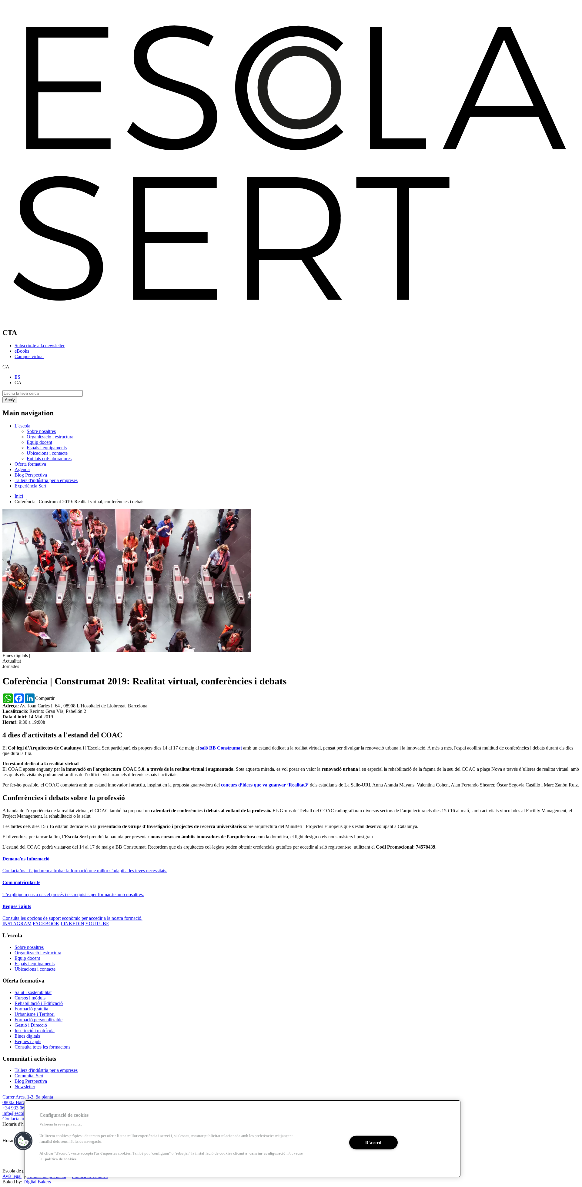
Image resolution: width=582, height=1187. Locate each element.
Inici (19, 496)
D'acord (373, 1142)
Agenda (22, 469)
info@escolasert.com (22, 1113)
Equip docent (39, 442)
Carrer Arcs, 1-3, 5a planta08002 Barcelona (27, 1099)
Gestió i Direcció (31, 1025)
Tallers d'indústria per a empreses (46, 480)
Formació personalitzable (38, 1019)
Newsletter (25, 1086)
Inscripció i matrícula (35, 1030)
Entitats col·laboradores (49, 458)
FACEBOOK (46, 923)
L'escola (22, 425)
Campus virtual (29, 356)
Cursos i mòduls (30, 997)
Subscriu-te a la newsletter (40, 345)
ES (17, 377)
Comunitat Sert (29, 1075)
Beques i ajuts (28, 1041)
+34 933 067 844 (18, 1107)
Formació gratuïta (31, 1008)
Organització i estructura (50, 436)
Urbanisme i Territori (35, 1014)
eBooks (22, 351)
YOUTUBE (97, 923)
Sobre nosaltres (41, 431)
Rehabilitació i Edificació (39, 1003)
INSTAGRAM (17, 923)
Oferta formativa (30, 464)
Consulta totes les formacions (42, 1046)
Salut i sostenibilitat (33, 992)
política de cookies (60, 1159)
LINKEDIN (72, 923)
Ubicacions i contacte (47, 453)
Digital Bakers (37, 1181)
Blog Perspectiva (31, 474)
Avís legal (12, 1176)
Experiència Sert (30, 485)
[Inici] (291, 319)
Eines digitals (27, 1036)
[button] (23, 1141)
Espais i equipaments (47, 447)
